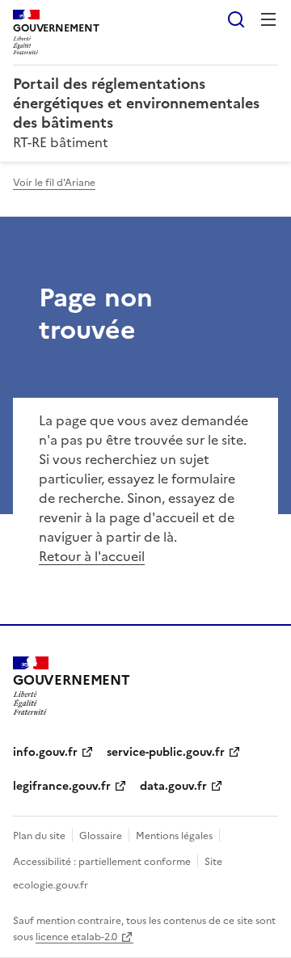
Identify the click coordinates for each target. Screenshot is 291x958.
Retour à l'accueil (92, 556)
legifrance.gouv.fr (62, 786)
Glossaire (100, 836)
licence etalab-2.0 (76, 937)
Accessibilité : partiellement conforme (102, 862)
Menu (268, 19)
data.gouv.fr (173, 786)
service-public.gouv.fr (166, 752)
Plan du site (39, 836)
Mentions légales (174, 836)
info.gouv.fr (45, 752)
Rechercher (236, 19)
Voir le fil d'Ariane (54, 182)
